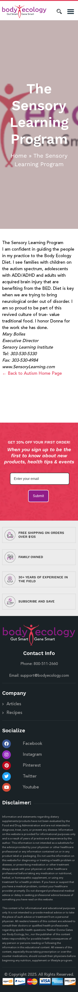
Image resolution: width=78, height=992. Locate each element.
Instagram (32, 754)
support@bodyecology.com (44, 676)
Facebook (32, 744)
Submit (38, 496)
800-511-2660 (46, 664)
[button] (70, 11)
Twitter (30, 776)
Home (19, 155)
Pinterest (32, 765)
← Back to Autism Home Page (32, 373)
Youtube (31, 787)
